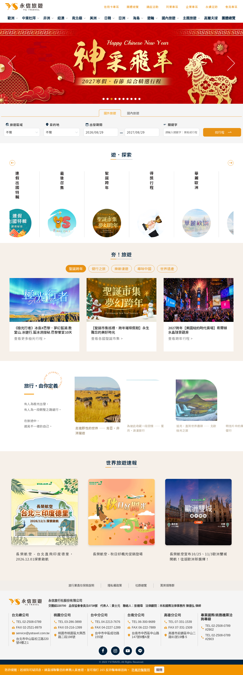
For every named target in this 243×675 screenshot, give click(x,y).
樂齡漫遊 (121, 268)
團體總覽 (133, 7)
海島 (137, 18)
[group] (31, 204)
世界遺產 (167, 268)
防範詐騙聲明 (141, 669)
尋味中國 (144, 268)
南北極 (77, 18)
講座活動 (152, 7)
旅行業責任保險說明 (81, 585)
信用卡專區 (111, 7)
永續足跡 (212, 7)
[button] (12, 63)
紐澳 (61, 18)
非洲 (47, 18)
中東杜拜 (29, 18)
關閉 (159, 669)
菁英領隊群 (167, 585)
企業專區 (192, 7)
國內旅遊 (169, 18)
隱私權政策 (115, 585)
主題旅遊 (190, 18)
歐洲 (11, 18)
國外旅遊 (110, 113)
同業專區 (172, 7)
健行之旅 (99, 268)
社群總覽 (141, 585)
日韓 (108, 18)
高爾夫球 (211, 18)
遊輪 (151, 18)
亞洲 (122, 18)
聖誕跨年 (76, 268)
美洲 (94, 18)
